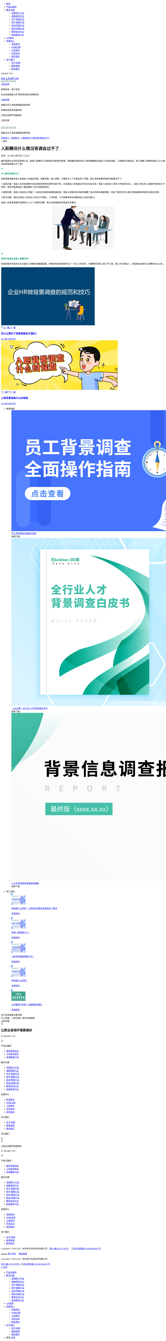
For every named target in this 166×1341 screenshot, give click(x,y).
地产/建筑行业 (17, 22)
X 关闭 (4, 1267)
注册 (17, 78)
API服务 (10, 38)
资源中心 (10, 41)
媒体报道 (15, 66)
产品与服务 (11, 7)
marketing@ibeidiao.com (14, 1041)
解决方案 (10, 10)
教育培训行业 (17, 32)
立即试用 (10, 78)
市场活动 (15, 53)
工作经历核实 (12, 1054)
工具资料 (15, 50)
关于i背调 (15, 63)
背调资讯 (15, 44)
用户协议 (12, 1254)
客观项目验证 (12, 1051)
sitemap (4, 1254)
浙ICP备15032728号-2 (59, 1249)
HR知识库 (16, 47)
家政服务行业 (17, 35)
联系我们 (15, 69)
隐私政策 (23, 1254)
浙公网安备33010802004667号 (87, 1249)
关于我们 (10, 60)
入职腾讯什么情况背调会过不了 (35, 138)
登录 (3, 78)
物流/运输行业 (17, 29)
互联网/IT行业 (17, 13)
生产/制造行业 (17, 19)
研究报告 (15, 56)
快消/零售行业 (17, 25)
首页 (8, 4)
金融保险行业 (17, 16)
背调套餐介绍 (12, 1057)
